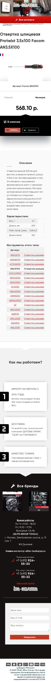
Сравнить (32, 130)
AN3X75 (15, 314)
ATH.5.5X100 (15, 273)
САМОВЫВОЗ (29, 435)
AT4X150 (15, 286)
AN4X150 (15, 323)
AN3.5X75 (15, 255)
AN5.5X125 (15, 309)
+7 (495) (25, 562)
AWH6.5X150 (15, 300)
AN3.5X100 (15, 282)
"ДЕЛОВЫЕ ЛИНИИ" (32, 431)
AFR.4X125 (15, 318)
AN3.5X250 (15, 278)
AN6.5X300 (15, 291)
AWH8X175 (15, 259)
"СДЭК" (15, 435)
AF (15, 305)
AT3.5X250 (15, 264)
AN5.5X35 (15, 327)
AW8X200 (15, 296)
